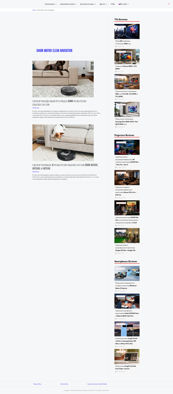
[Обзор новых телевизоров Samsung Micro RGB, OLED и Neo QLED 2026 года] (127, 109)
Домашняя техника (67, 4)
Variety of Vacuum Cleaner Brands (97, 384)
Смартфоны (121, 268)
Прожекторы (121, 142)
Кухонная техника (87, 4)
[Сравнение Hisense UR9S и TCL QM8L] (127, 56)
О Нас (113, 4)
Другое (102, 4)
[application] (55, 4)
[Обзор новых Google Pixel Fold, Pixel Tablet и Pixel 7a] (127, 356)
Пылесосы (35, 108)
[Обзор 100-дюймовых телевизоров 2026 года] (127, 31)
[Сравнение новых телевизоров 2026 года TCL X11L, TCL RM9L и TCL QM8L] (127, 81)
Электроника (49, 4)
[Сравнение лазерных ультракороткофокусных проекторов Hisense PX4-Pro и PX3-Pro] (127, 177)
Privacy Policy (37, 384)
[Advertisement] (67, 34)
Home (34, 10)
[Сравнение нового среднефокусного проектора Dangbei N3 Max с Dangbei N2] (127, 235)
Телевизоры (121, 26)
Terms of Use (64, 384)
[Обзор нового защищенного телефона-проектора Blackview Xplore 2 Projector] (127, 273)
